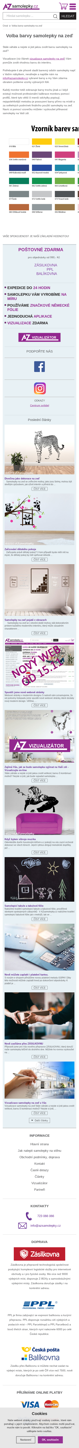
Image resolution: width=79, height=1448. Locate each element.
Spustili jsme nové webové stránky (24, 692)
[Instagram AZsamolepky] (40, 388)
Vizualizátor (39, 1183)
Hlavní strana (39, 1144)
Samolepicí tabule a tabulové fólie (24, 905)
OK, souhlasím (50, 1439)
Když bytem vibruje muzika (20, 839)
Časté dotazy (39, 1170)
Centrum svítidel (39, 405)
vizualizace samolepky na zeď (47, 58)
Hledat (68, 16)
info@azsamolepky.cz (15, 78)
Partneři (39, 1189)
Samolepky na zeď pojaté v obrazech (26, 620)
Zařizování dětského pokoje (20, 549)
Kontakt (39, 1163)
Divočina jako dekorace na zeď (22, 478)
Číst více (40, 489)
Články (39, 1176)
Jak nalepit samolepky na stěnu (39, 1150)
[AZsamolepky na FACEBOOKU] (39, 366)
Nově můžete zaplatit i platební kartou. (26, 974)
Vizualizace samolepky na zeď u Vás (25, 1102)
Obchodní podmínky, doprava (39, 1157)
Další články (41, 1120)
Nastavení (25, 1439)
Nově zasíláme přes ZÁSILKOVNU (24, 1043)
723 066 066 (45, 1216)
